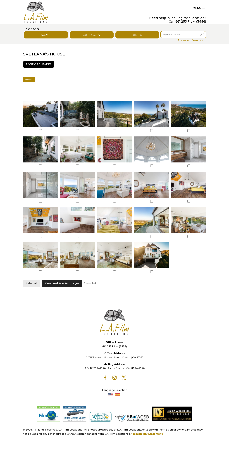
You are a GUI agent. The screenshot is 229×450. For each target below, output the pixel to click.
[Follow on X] (124, 378)
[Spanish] (118, 394)
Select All (31, 283)
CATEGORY (91, 35)
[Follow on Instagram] (114, 378)
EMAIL (29, 79)
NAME (46, 35)
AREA (137, 35)
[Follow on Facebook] (105, 378)
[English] (111, 394)
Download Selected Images (62, 283)
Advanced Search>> (190, 40)
